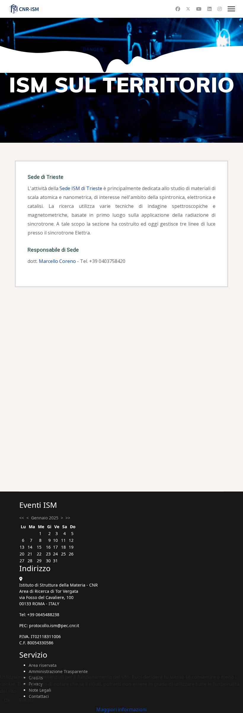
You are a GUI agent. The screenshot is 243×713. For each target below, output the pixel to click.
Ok (7, 700)
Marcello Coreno (57, 261)
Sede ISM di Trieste (81, 188)
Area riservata (43, 665)
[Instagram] (220, 9)
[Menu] (231, 9)
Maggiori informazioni (121, 709)
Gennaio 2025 (44, 518)
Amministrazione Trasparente (58, 671)
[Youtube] (199, 9)
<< (21, 518)
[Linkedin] (209, 9)
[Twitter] (188, 9)
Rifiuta (26, 700)
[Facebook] (177, 9)
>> (67, 518)
